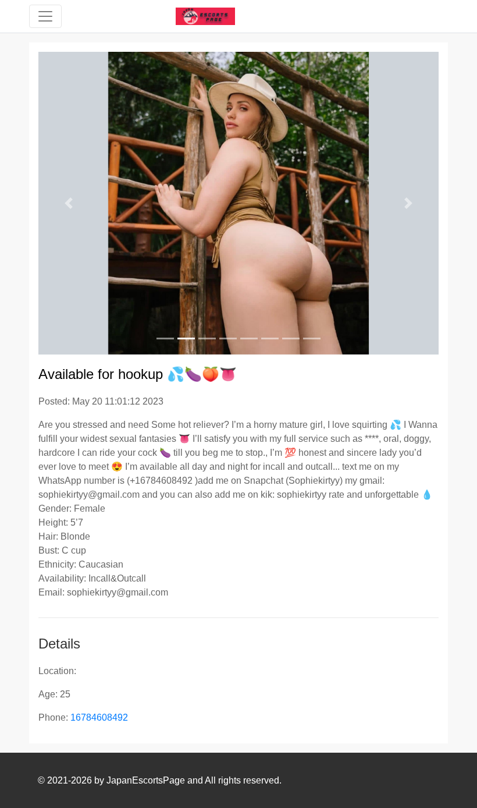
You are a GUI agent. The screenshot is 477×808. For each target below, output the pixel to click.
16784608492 (99, 717)
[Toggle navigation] (45, 16)
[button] (68, 203)
